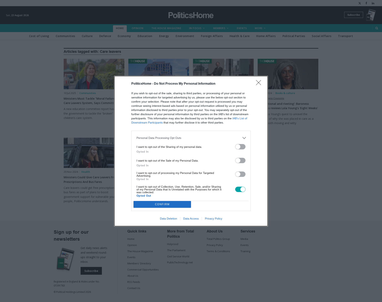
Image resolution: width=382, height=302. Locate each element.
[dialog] (191, 151)
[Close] (260, 84)
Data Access (191, 218)
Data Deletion (168, 218)
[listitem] (191, 138)
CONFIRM (162, 204)
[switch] (240, 146)
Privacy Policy (213, 218)
